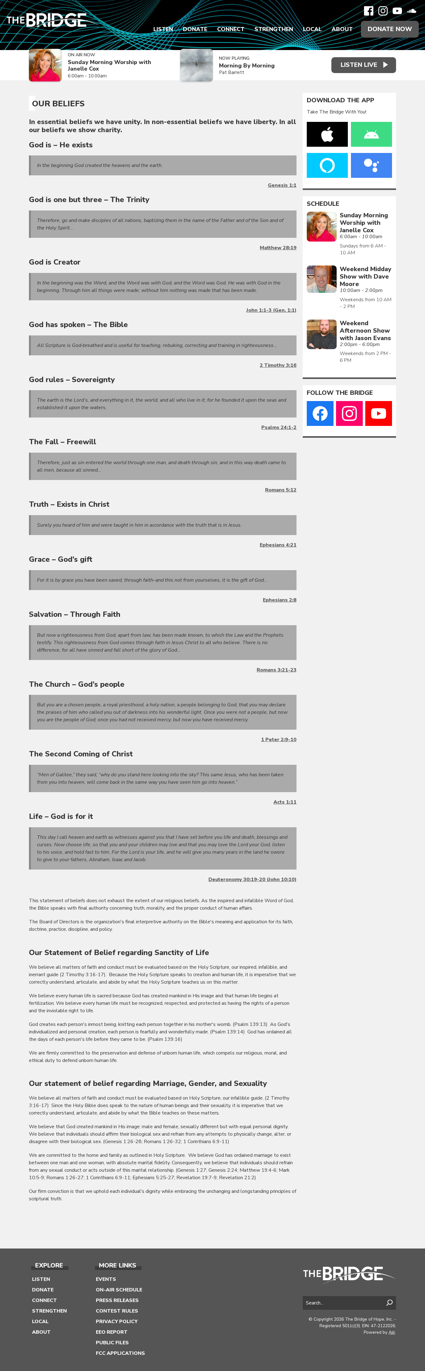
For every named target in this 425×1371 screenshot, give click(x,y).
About (342, 29)
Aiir (392, 1332)
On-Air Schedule (119, 1289)
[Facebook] (368, 11)
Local (312, 29)
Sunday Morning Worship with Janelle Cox (109, 65)
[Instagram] (383, 11)
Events (106, 1279)
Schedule (323, 204)
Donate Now (390, 29)
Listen (163, 29)
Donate (195, 29)
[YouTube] (397, 11)
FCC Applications (120, 1353)
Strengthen (274, 29)
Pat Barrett (231, 72)
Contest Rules (117, 1311)
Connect (231, 29)
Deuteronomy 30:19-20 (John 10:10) (252, 879)
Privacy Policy (117, 1321)
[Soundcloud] (411, 11)
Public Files (112, 1342)
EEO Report (112, 1332)
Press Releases (117, 1300)
